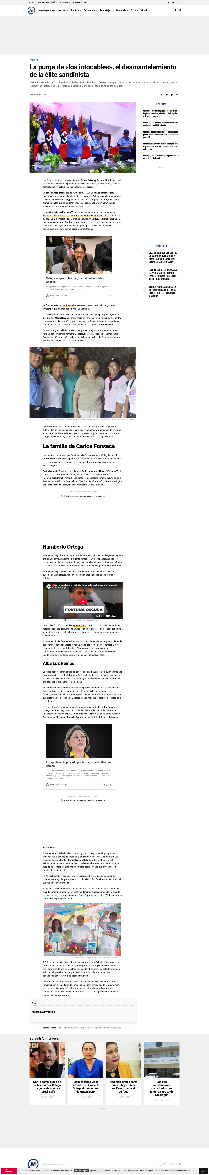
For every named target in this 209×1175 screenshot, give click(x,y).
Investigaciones (47, 10)
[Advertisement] (104, 35)
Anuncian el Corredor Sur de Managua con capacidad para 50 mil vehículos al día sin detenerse (160, 146)
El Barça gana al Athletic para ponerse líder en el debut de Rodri (161, 157)
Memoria (121, 10)
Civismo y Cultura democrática (47, 2)
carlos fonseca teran (76, 1028)
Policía (109, 1028)
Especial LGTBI (77, 2)
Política (75, 10)
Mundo (144, 10)
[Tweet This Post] (167, 95)
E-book (86, 2)
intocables (102, 1028)
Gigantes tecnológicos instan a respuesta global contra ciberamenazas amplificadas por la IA (160, 134)
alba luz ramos (62, 1028)
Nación (62, 10)
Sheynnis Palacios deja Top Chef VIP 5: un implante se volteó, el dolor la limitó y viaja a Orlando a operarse (160, 113)
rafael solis (117, 1028)
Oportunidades (65, 2)
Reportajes (106, 10)
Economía (89, 10)
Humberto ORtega (91, 1028)
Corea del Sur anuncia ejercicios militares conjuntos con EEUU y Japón (160, 124)
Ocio (133, 10)
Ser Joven (31, 2)
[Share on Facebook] (162, 95)
